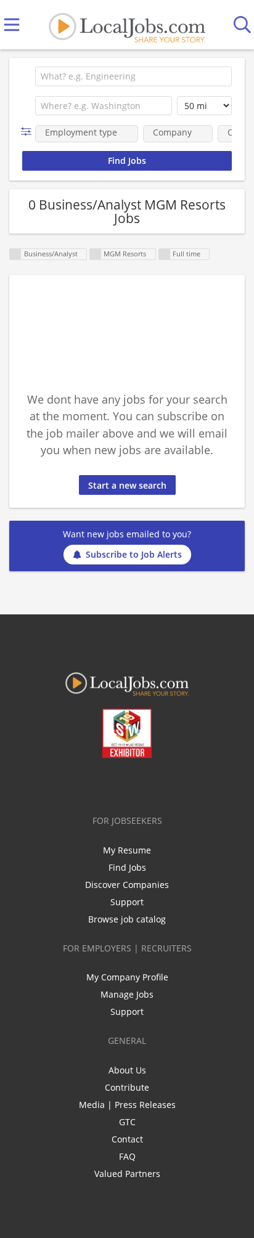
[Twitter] (99, 784)
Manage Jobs (127, 994)
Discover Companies (127, 884)
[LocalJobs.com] (127, 25)
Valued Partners (127, 1173)
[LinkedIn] (119, 784)
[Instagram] (160, 784)
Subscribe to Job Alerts (134, 554)
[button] (28, 131)
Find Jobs (127, 867)
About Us (127, 1070)
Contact (127, 1139)
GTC (127, 1122)
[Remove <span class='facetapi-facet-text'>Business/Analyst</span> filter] (15, 254)
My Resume (127, 850)
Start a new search (127, 485)
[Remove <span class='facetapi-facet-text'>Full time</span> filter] (164, 254)
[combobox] (133, 76)
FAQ (127, 1156)
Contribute (127, 1087)
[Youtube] (140, 784)
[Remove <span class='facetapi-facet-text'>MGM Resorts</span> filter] (95, 254)
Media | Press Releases (127, 1104)
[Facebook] (79, 784)
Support (127, 902)
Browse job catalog (127, 919)
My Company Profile (127, 977)
